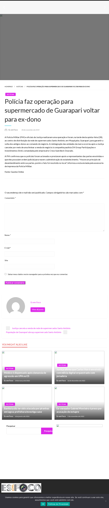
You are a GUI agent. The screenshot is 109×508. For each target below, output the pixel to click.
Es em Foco (13, 130)
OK (43, 504)
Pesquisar (11, 426)
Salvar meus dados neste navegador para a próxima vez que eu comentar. (38, 274)
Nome (8, 235)
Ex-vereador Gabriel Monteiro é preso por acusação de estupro (79, 410)
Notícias (19, 86)
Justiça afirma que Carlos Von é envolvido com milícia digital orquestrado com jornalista (78, 373)
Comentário (10, 198)
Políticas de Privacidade (58, 504)
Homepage (9, 86)
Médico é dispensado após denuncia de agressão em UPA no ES (25, 374)
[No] (105, 501)
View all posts (38, 309)
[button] (4, 7)
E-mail (8, 248)
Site (6, 260)
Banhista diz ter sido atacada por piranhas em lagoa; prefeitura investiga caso (26, 410)
